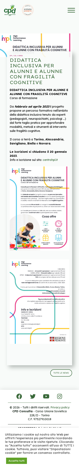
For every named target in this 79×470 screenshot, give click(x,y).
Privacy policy (59, 407)
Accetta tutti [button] (17, 460)
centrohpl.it (50, 160)
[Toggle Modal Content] (71, 10)
